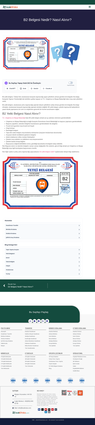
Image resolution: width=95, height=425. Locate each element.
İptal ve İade (76, 363)
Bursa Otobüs (76, 338)
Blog (50, 368)
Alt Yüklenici (76, 361)
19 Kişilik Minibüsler (6, 361)
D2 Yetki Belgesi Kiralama (55, 366)
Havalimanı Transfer (43, 225)
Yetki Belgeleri (43, 253)
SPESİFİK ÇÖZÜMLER (56, 353)
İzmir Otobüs (76, 336)
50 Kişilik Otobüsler (30, 361)
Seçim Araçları (53, 363)
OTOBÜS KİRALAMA (79, 328)
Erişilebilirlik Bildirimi (78, 368)
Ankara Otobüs (77, 334)
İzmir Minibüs (52, 336)
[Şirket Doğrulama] (64, 393)
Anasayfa (3, 331)
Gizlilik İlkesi (76, 371)
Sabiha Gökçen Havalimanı (32, 334)
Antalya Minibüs (53, 341)
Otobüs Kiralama (43, 233)
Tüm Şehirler (52, 345)
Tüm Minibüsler (5, 368)
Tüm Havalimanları (30, 348)
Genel (43, 258)
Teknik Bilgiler (43, 262)
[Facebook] (39, 409)
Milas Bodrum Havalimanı (32, 345)
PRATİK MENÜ (5, 328)
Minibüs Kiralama (43, 229)
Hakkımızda (4, 343)
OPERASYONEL (78, 353)
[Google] (49, 412)
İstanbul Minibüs (53, 331)
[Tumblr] (56, 409)
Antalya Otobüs (77, 341)
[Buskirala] (22, 412)
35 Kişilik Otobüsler (30, 356)
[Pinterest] (52, 409)
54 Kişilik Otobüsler (30, 363)
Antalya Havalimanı (30, 336)
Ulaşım (43, 266)
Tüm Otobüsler (29, 366)
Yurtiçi (43, 274)
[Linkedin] (46, 412)
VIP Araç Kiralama (53, 356)
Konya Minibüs (53, 343)
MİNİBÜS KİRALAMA (55, 328)
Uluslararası (43, 270)
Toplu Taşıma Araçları (43, 249)
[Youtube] (46, 409)
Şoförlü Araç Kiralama (43, 237)
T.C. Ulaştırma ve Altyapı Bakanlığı (13, 118)
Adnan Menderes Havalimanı (32, 341)
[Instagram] (49, 409)
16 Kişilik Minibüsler (6, 359)
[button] (30, 321)
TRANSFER (28, 328)
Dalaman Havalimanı (30, 343)
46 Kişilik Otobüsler (30, 359)
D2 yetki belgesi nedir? (47, 152)
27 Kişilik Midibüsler (6, 363)
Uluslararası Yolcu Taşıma (56, 361)
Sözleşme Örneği (77, 359)
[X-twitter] (42, 409)
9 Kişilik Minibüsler (6, 356)
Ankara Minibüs (53, 334)
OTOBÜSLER (29, 353)
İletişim (3, 345)
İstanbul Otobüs (77, 331)
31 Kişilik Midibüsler (6, 366)
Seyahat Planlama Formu (79, 356)
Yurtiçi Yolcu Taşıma (54, 359)
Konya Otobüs (77, 343)
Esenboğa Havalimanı (31, 338)
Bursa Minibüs (52, 338)
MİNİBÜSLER (5, 353)
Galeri (74, 366)
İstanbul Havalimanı (30, 331)
